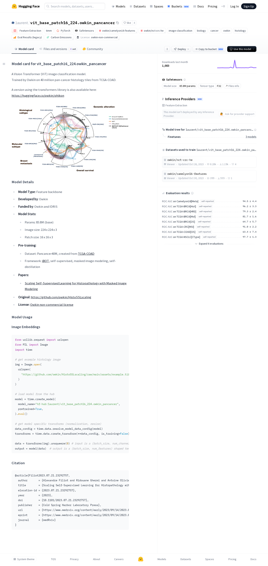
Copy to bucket (211, 49)
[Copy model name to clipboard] (117, 22)
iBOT (45, 261)
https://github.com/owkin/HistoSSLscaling (61, 297)
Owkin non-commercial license (51, 304)
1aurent (21, 22)
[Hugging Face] (140, 559)
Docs (200, 6)
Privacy (74, 559)
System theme (26, 559)
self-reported (207, 201)
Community (95, 49)
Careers (119, 559)
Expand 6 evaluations (211, 243)
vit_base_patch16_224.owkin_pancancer (72, 22)
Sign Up (249, 6)
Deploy (182, 49)
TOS (53, 559)
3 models (251, 137)
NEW (200, 99)
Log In (234, 6)
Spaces (158, 6)
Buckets (179, 6)
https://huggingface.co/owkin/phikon (38, 95)
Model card (26, 49)
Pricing (212, 6)
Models (120, 6)
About (96, 559)
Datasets (140, 6)
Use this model (242, 49)
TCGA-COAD (86, 253)
